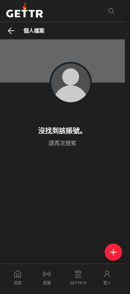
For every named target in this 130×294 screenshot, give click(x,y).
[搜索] (111, 11)
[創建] (113, 252)
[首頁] (24, 11)
